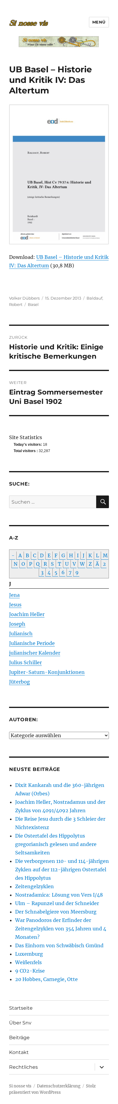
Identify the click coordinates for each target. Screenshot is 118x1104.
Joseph (17, 624)
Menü (99, 22)
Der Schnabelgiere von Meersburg (56, 912)
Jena (14, 595)
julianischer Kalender (34, 653)
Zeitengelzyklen (34, 886)
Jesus (15, 605)
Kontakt (19, 1052)
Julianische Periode (32, 643)
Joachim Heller (26, 614)
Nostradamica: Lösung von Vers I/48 (59, 895)
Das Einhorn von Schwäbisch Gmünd (59, 945)
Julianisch (21, 634)
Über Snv (20, 1023)
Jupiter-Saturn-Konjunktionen (47, 672)
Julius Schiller (25, 662)
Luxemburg (29, 954)
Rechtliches (23, 1067)
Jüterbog (19, 682)
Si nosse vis (20, 1086)
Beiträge (19, 1037)
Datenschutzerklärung (58, 1086)
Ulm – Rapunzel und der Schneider (57, 903)
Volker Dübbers (24, 298)
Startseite (21, 1008)
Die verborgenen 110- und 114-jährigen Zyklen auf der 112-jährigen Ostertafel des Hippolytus (62, 869)
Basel (33, 304)
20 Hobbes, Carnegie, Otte (46, 979)
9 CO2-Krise (30, 971)
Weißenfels (28, 962)
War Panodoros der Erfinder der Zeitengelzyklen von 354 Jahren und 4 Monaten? (60, 928)
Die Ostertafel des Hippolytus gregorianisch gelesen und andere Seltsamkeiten (56, 844)
